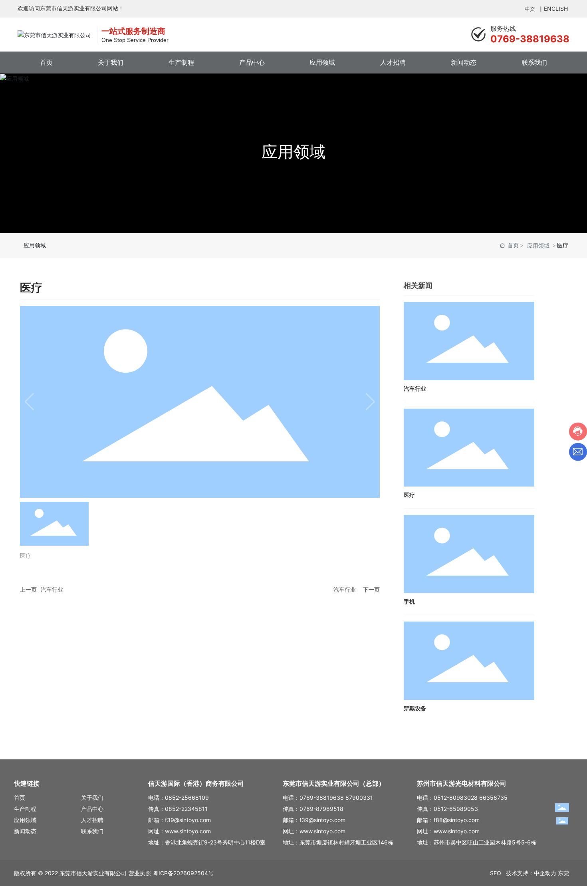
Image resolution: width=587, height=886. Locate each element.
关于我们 (92, 797)
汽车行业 (52, 589)
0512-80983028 (456, 797)
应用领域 (293, 151)
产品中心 (92, 808)
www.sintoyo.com (188, 831)
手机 (409, 602)
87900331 (359, 797)
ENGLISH (556, 8)
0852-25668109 (187, 797)
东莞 (563, 873)
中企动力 (545, 873)
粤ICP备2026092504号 (183, 873)
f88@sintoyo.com (457, 819)
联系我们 (92, 831)
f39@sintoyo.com (188, 819)
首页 (19, 797)
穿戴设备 (415, 708)
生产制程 (25, 808)
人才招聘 (92, 819)
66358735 (493, 797)
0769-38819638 (529, 39)
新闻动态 (25, 831)
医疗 (409, 495)
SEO (498, 873)
